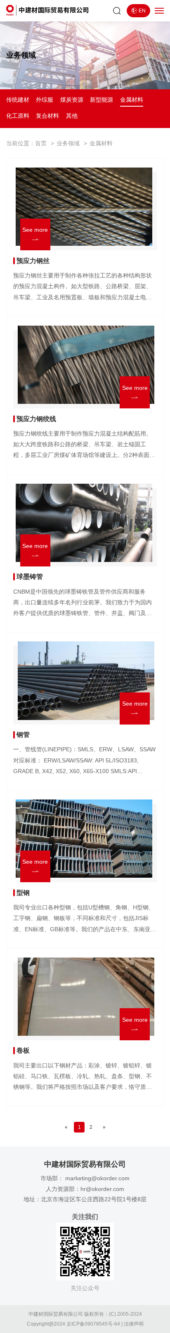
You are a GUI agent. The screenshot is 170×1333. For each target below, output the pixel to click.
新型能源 (101, 99)
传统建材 (17, 99)
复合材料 (47, 115)
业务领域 (68, 143)
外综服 (44, 99)
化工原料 (17, 115)
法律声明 (134, 1324)
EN (142, 11)
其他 (72, 115)
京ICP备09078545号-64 (93, 1324)
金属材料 (131, 99)
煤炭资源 (71, 99)
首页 (41, 143)
